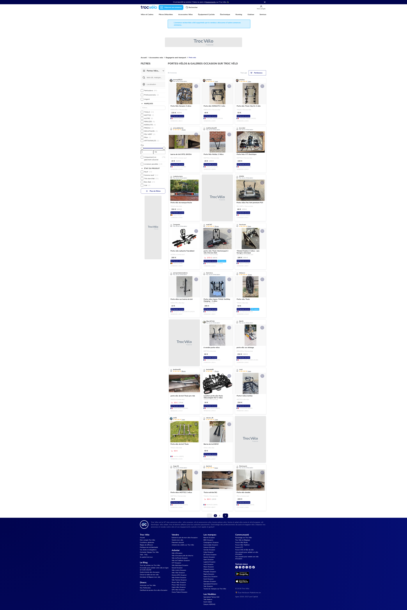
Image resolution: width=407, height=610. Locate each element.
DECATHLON (151, 131)
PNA (147, 137)
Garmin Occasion (209, 557)
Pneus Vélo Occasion (179, 585)
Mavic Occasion (209, 567)
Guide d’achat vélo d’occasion (150, 572)
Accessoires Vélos (185, 14)
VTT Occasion (176, 563)
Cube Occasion (208, 552)
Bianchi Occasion (209, 538)
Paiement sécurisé (178, 542)
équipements (211, 2)
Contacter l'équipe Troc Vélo (149, 552)
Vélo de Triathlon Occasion (181, 560)
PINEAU (148, 128)
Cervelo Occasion (209, 550)
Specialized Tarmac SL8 (211, 597)
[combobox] (153, 84)
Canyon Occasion (209, 547)
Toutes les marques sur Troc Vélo (215, 589)
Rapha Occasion (209, 574)
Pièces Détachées (166, 14)
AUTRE (148, 118)
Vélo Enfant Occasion (179, 578)
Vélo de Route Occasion (180, 558)
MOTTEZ (149, 115)
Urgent (147, 99)
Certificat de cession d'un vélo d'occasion (153, 590)
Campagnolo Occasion (211, 542)
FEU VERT (149, 134)
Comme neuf (151, 175)
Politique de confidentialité (149, 547)
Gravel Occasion (177, 568)
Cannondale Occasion (211, 545)
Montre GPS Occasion (179, 575)
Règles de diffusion (146, 545)
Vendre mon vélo (177, 540)
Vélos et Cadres (147, 14)
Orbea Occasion (209, 569)
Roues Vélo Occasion (179, 582)
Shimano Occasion (210, 581)
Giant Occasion (209, 560)
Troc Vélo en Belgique (242, 540)
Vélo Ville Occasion (178, 573)
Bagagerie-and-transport (176, 57)
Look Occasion (208, 564)
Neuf (148, 172)
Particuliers (150, 90)
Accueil (144, 57)
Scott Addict (208, 602)
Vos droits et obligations (148, 550)
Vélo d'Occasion (177, 553)
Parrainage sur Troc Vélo (243, 538)
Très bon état (151, 178)
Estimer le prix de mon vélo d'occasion (185, 538)
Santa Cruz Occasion (210, 577)
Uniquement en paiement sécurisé (154, 158)
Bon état (149, 182)
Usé (147, 185)
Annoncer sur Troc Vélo (148, 585)
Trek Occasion (208, 586)
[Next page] (225, 516)
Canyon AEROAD (209, 604)
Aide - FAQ (144, 555)
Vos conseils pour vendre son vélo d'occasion (247, 558)
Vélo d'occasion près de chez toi (182, 556)
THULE (149, 112)
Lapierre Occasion (209, 562)
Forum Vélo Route (241, 542)
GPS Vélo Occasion (178, 590)
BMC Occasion (208, 540)
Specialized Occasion (210, 584)
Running (239, 14)
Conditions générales (147, 542)
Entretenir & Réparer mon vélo (150, 577)
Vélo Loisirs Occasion (179, 570)
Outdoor (250, 14)
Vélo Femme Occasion (179, 580)
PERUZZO (149, 121)
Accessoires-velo (156, 57)
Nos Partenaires (145, 588)
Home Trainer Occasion (179, 592)
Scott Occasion (209, 579)
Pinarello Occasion (210, 572)
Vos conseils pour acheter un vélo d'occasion (246, 553)
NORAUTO (150, 125)
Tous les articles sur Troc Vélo (150, 565)
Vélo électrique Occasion (180, 565)
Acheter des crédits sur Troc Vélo (183, 545)
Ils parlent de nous (146, 557)
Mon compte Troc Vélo (147, 540)
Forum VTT (239, 547)
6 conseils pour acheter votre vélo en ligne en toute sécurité (154, 569)
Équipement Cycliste (206, 14)
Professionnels (151, 95)
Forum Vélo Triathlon (242, 545)
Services (263, 14)
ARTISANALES (151, 140)
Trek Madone (208, 599)
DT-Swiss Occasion (210, 555)
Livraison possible (153, 164)
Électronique (225, 14)
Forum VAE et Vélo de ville (244, 550)
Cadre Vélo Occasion (179, 587)
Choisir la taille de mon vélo (149, 575)
